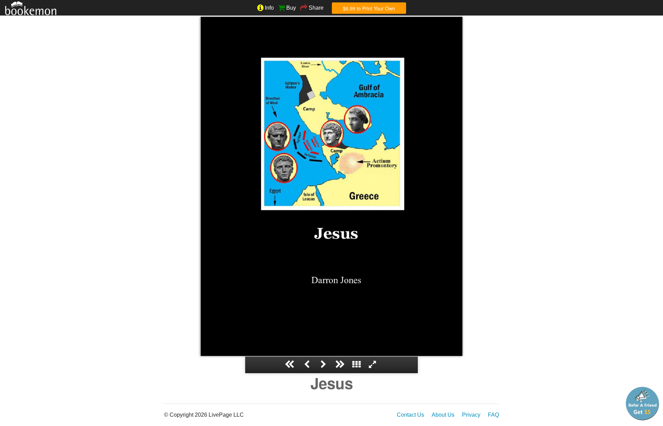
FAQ (493, 415)
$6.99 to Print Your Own (369, 8)
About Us (443, 415)
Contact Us (410, 415)
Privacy (471, 415)
